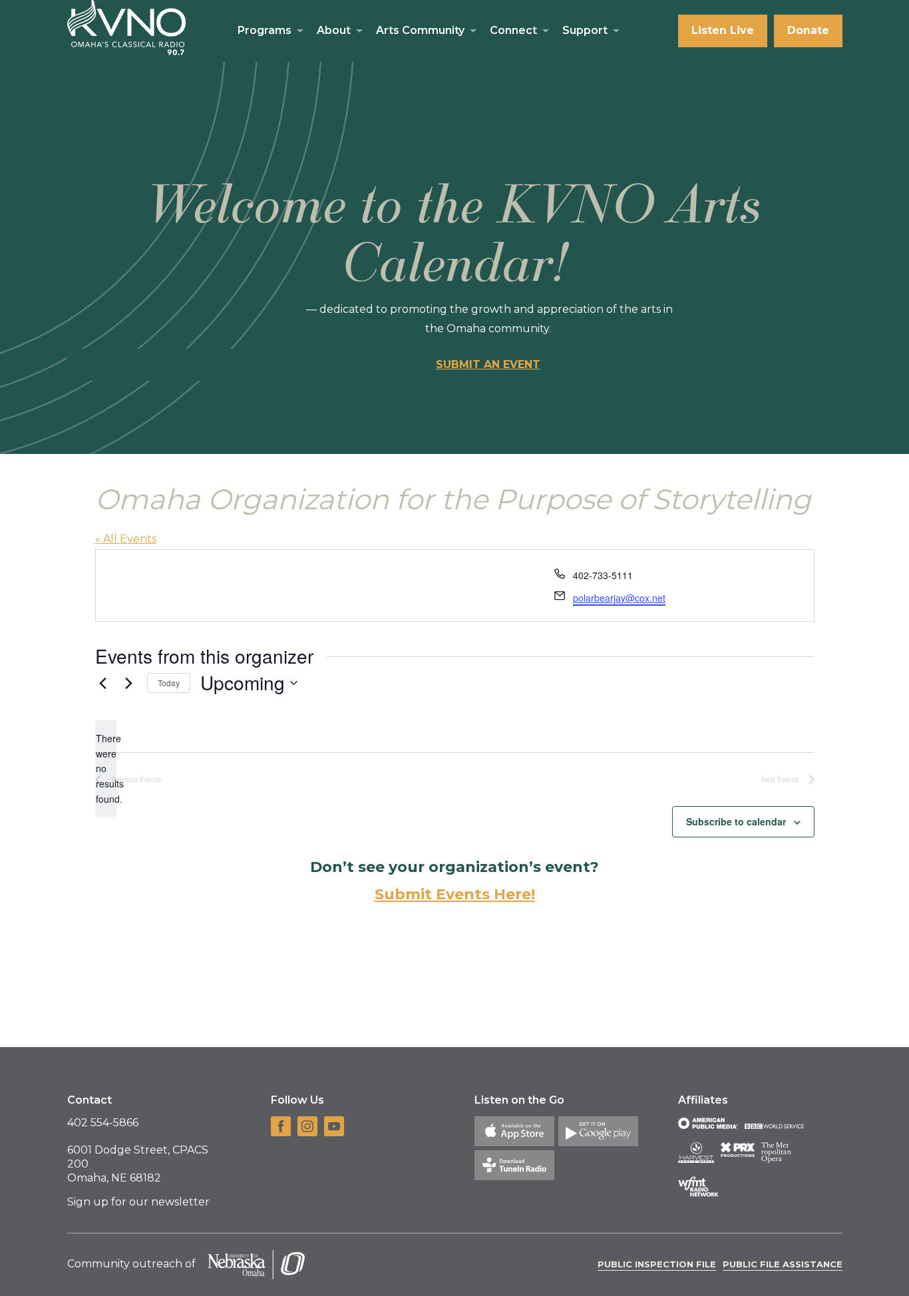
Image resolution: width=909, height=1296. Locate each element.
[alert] (105, 768)
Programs (264, 30)
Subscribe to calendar (736, 821)
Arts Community (420, 30)
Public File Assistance (782, 1264)
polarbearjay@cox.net (619, 597)
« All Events (125, 539)
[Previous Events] (103, 683)
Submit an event (488, 364)
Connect (513, 30)
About (334, 30)
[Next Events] (129, 683)
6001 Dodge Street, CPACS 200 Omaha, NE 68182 (137, 1164)
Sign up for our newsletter (138, 1201)
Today (169, 682)
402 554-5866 (102, 1122)
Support (585, 30)
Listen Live (722, 30)
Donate (808, 30)
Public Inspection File (657, 1264)
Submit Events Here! (455, 894)
